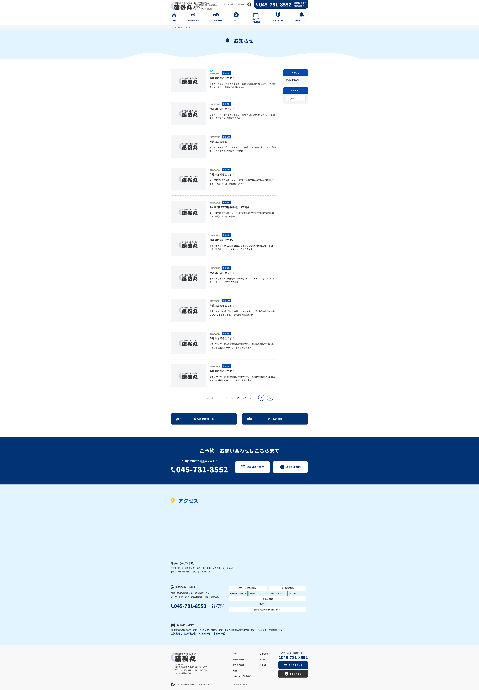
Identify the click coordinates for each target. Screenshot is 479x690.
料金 (235, 670)
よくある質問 (229, 4)
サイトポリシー (203, 684)
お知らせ (241, 4)
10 (238, 397)
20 (244, 397)
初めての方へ (265, 653)
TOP (172, 27)
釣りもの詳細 (238, 665)
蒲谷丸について (266, 659)
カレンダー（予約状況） (242, 676)
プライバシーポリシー (186, 684)
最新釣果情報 (238, 659)
